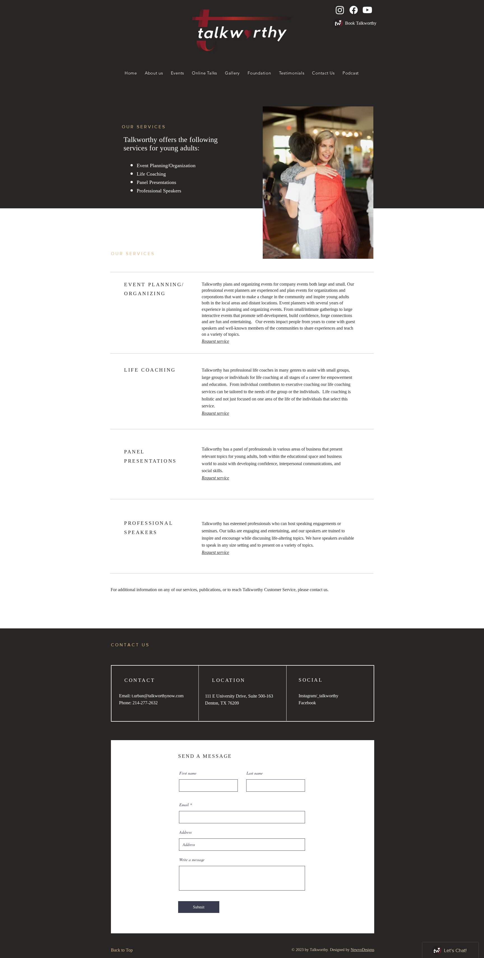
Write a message (191, 860)
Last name (254, 773)
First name (187, 773)
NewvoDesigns (362, 950)
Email (184, 805)
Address (185, 832)
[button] (338, 23)
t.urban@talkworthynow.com (157, 695)
